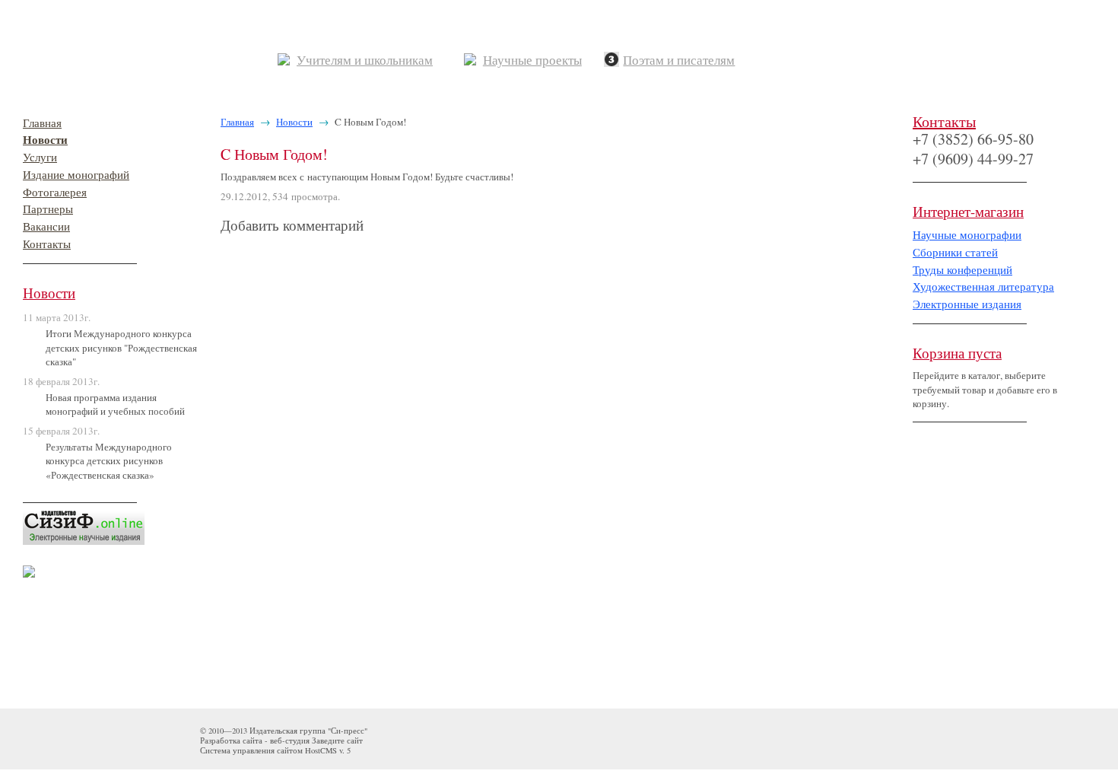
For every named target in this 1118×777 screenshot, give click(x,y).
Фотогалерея (55, 192)
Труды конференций (962, 270)
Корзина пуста (957, 352)
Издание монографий (76, 174)
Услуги (40, 157)
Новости (45, 140)
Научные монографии (967, 235)
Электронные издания (967, 304)
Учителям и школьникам (365, 60)
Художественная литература (983, 286)
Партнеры (48, 209)
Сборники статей (955, 252)
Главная (42, 123)
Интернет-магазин (968, 211)
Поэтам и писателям (679, 60)
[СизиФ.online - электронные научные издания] (84, 522)
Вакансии (46, 226)
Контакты (47, 244)
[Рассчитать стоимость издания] (29, 568)
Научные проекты (532, 60)
